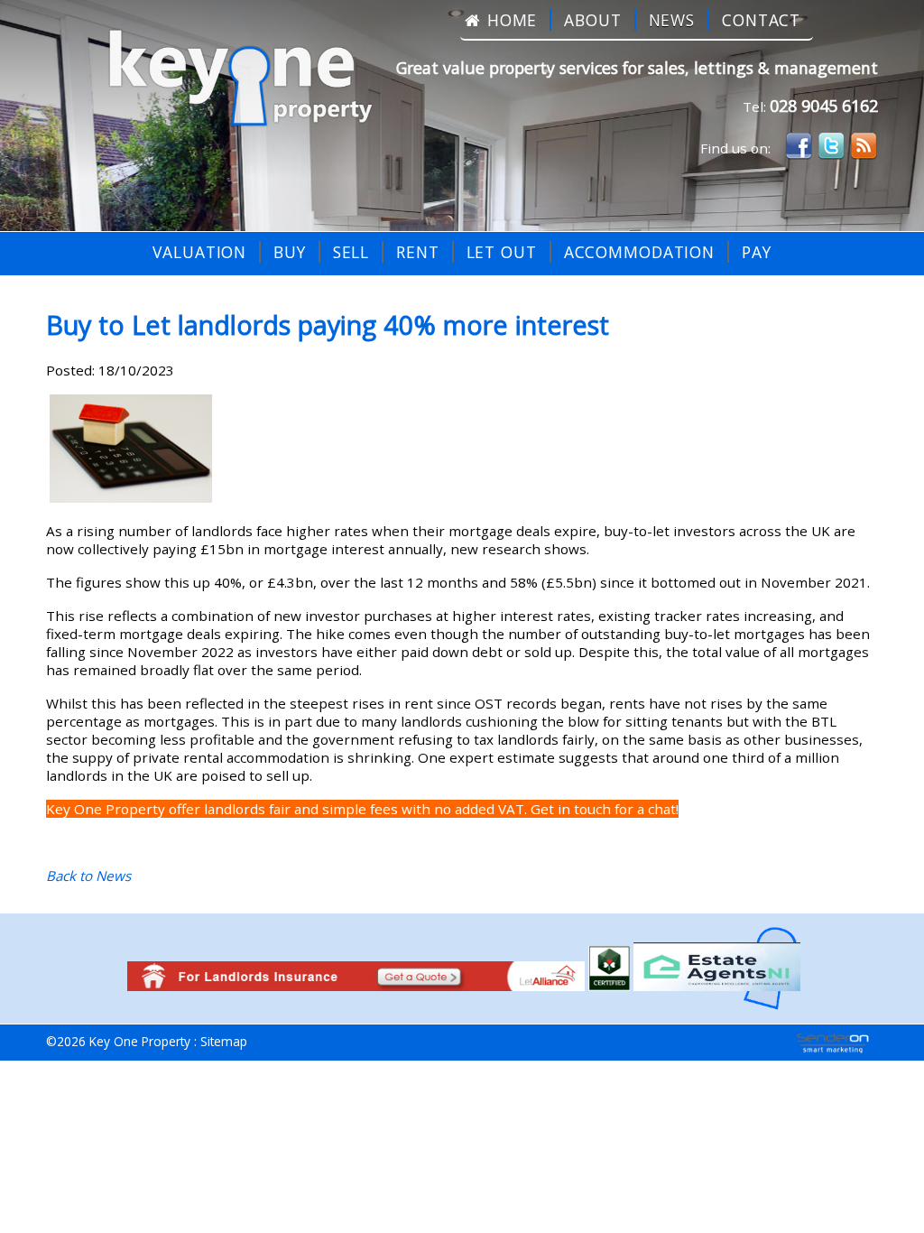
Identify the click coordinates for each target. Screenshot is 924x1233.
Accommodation (639, 252)
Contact (761, 20)
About (592, 20)
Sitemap (223, 1041)
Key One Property (232, 81)
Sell (351, 252)
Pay (757, 252)
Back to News (88, 876)
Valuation (199, 252)
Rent (417, 252)
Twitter (831, 146)
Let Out (502, 252)
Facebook (798, 146)
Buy (289, 252)
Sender (833, 1043)
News (672, 20)
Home (512, 20)
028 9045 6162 (824, 105)
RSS (863, 146)
